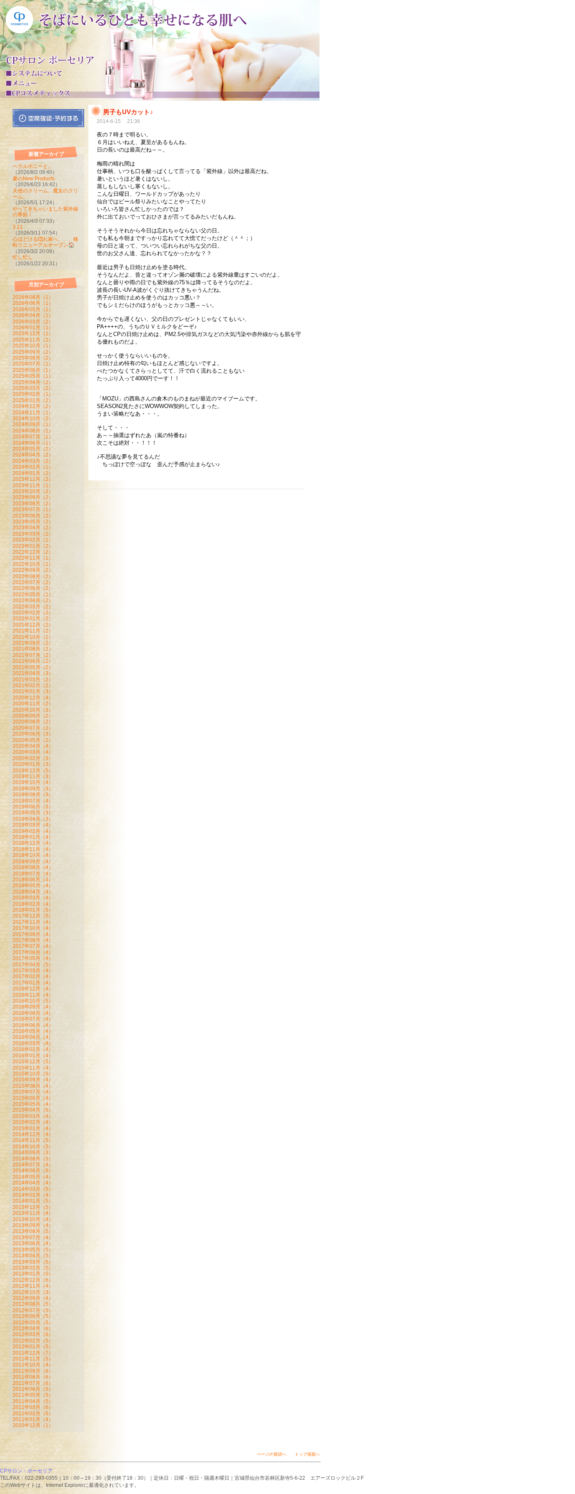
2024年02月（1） (33, 467)
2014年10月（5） (33, 1147)
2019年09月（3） (33, 789)
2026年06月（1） (33, 303)
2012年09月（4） (33, 1298)
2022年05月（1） (33, 595)
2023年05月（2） (33, 522)
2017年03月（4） (33, 971)
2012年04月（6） (33, 1328)
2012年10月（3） (33, 1292)
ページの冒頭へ (271, 1454)
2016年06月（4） (33, 1025)
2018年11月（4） (33, 849)
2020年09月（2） (33, 716)
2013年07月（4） (33, 1238)
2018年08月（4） (33, 867)
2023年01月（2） (33, 546)
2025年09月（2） (33, 352)
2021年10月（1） (33, 637)
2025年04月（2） (33, 382)
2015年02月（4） (33, 1122)
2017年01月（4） (33, 983)
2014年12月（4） (33, 1134)
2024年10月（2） (33, 419)
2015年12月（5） (33, 1061)
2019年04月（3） (33, 819)
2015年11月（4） (33, 1068)
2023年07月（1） (33, 509)
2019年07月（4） (33, 801)
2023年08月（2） (33, 504)
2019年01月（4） (33, 837)
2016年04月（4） (33, 1037)
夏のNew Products (34, 178)
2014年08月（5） (33, 1159)
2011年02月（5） (33, 1414)
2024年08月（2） (33, 431)
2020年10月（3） (33, 710)
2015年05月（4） (33, 1104)
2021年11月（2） (33, 631)
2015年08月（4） (33, 1086)
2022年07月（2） (33, 582)
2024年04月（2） (33, 455)
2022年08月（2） (33, 576)
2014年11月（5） (33, 1140)
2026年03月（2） (33, 322)
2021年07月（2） (33, 655)
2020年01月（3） (33, 764)
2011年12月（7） (33, 1353)
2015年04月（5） (33, 1110)
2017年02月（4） (33, 976)
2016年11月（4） (33, 995)
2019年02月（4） (33, 831)
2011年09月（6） (33, 1371)
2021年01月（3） (33, 691)
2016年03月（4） (33, 1043)
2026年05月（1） (33, 309)
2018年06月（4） (33, 880)
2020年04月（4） (33, 746)
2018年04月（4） (33, 892)
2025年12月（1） (33, 333)
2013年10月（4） (33, 1219)
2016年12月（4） (33, 989)
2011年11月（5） (33, 1359)
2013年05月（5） (33, 1250)
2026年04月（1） (33, 315)
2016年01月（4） (33, 1056)
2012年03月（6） (33, 1334)
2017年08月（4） (33, 940)
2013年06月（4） (33, 1243)
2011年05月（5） (33, 1395)
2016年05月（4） (33, 1031)
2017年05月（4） (33, 958)
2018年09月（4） (33, 861)
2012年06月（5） (33, 1316)
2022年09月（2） (33, 570)
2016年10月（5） (33, 1001)
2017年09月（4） (33, 934)
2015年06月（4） (33, 1098)
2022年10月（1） (33, 564)
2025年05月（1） (33, 376)
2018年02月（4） (33, 904)
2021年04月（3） (33, 673)
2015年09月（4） (33, 1080)
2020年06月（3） (33, 734)
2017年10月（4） (33, 928)
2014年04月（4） (33, 1183)
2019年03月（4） (33, 825)
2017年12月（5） (33, 916)
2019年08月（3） (33, 795)
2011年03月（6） (33, 1407)
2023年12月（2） (33, 479)
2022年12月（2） (33, 552)
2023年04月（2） (33, 528)
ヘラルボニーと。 (33, 166)
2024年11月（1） (33, 413)
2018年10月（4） (33, 855)
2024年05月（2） (33, 449)
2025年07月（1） (33, 364)
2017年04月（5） (33, 965)
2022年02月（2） (33, 613)
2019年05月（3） (33, 813)
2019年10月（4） (33, 782)
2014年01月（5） (33, 1201)
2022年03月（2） (33, 607)
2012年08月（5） (33, 1304)
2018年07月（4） (33, 874)
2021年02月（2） (33, 685)
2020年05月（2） (33, 740)
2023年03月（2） (33, 534)
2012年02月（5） (33, 1341)
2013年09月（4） (33, 1225)
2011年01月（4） (33, 1419)
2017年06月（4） (33, 952)
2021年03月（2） (33, 680)
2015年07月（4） (33, 1092)
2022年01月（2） (33, 619)
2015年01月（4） (33, 1128)
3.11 (18, 227)
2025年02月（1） (33, 394)
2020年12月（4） (33, 698)
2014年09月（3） (33, 1152)
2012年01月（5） (33, 1347)
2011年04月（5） (33, 1401)
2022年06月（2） (33, 588)
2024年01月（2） (33, 473)
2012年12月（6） (33, 1280)
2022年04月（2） (33, 600)
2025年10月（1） (33, 346)
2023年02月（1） (33, 540)
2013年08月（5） (33, 1231)
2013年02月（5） (33, 1268)
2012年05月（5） (33, 1323)
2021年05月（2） (33, 667)
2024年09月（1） (33, 424)
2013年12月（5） (33, 1207)
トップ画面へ (307, 1454)
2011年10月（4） (33, 1365)
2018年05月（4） (33, 885)
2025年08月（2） (33, 358)
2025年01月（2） (33, 400)
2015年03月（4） (33, 1116)
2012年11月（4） (33, 1286)
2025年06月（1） (33, 370)
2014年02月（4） (33, 1195)
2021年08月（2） (33, 649)
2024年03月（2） (33, 461)
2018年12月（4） (33, 843)
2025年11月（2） (33, 340)
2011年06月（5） (33, 1389)
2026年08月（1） (33, 297)
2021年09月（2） (33, 643)
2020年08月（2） (33, 722)
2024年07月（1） (33, 437)
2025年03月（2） (33, 388)
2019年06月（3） (33, 807)
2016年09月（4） (33, 1007)
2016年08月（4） (33, 1013)
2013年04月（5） (33, 1256)
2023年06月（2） (33, 516)
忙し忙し (23, 257)
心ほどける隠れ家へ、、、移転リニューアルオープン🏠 (45, 242)
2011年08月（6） (33, 1377)
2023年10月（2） (33, 491)
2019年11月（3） (33, 776)
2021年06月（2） (33, 661)
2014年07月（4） (33, 1165)
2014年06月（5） (33, 1171)
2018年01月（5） (33, 910)
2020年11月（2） (33, 704)
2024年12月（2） (33, 406)
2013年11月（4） (33, 1213)
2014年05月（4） (33, 1177)
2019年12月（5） (33, 771)
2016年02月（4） (33, 1049)
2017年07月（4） (33, 946)
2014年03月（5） (33, 1189)
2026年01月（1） (33, 328)
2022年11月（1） (33, 558)
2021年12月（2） (33, 625)
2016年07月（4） (33, 1019)
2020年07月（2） (33, 728)
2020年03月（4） (33, 752)
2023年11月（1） (33, 485)
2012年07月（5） (33, 1310)
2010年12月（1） (33, 1425)
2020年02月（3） (33, 758)
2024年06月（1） (33, 443)
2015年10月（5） (33, 1074)
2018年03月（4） (33, 898)
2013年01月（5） (33, 1274)
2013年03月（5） (33, 1262)
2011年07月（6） (33, 1383)
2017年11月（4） (33, 922)
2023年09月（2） (33, 497)
